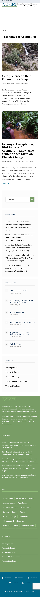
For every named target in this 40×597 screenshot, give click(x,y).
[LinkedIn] (34, 6)
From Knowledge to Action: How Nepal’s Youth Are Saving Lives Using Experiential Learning (18, 248)
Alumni (32, 498)
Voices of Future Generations (24, 161)
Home (4, 30)
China (22, 512)
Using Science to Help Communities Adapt (16, 77)
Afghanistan (8, 498)
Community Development (13, 521)
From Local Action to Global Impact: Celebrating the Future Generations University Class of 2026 (19, 445)
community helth (27, 526)
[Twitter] (24, 6)
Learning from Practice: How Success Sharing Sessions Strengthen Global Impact (17, 268)
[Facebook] (21, 6)
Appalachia (22, 503)
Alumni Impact (9, 503)
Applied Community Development (17, 507)
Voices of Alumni (12, 372)
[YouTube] (31, 6)
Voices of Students (12, 386)
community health (10, 526)
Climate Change (9, 516)
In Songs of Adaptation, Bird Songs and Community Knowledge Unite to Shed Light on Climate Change (18, 150)
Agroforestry (21, 498)
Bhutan (6, 512)
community (23, 516)
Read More (7, 108)
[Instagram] (27, 6)
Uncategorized (11, 368)
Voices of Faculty (22, 83)
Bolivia (14, 512)
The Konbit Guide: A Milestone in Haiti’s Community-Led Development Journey (19, 237)
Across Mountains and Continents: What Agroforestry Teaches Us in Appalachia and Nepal (19, 258)
